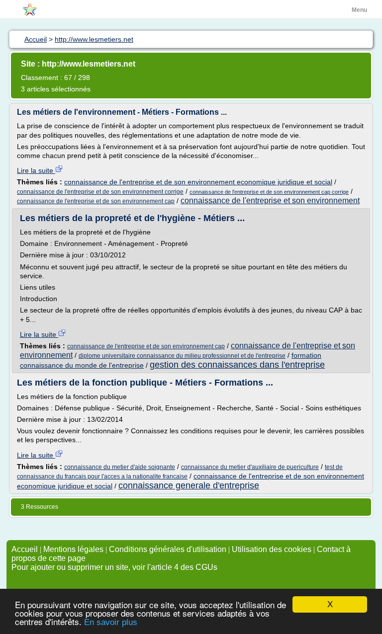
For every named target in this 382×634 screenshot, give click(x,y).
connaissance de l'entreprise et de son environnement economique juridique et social (198, 182)
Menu (359, 9)
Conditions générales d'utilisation (167, 549)
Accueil (24, 549)
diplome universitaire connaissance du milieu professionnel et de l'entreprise (182, 355)
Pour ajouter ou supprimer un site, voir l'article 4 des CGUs (114, 567)
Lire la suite (36, 170)
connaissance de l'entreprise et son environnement (270, 200)
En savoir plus (110, 622)
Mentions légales (73, 549)
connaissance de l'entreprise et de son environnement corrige (100, 191)
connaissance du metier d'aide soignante (119, 467)
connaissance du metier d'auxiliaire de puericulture (250, 467)
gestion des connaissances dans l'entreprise (237, 365)
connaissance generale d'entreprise (188, 485)
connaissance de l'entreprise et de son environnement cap (96, 201)
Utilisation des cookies (271, 549)
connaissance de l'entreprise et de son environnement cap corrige (269, 192)
